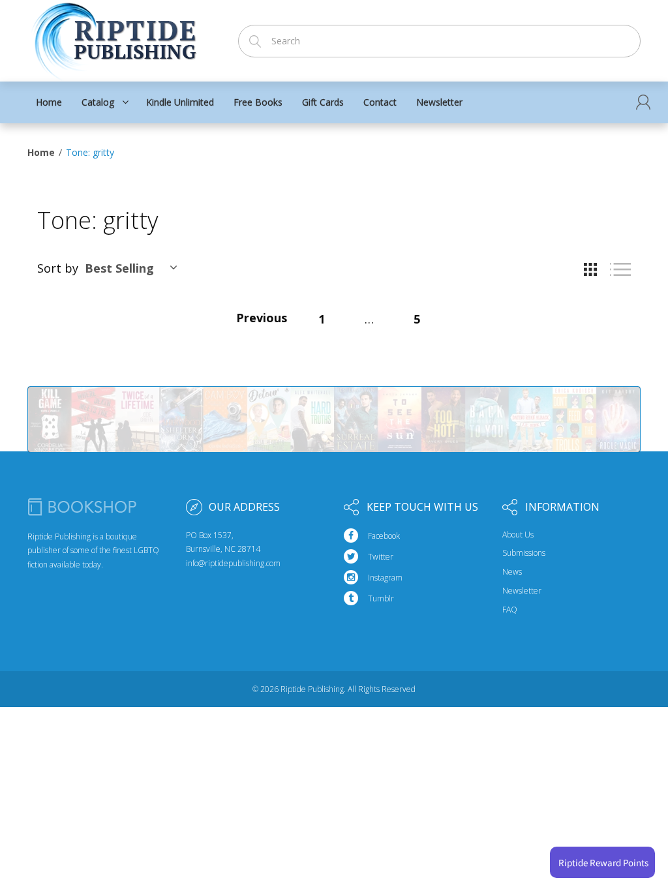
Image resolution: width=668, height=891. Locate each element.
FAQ (509, 610)
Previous (261, 317)
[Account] (643, 102)
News (512, 572)
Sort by (57, 268)
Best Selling (119, 268)
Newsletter (521, 591)
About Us (518, 535)
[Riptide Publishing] (113, 37)
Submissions (523, 553)
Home (41, 152)
